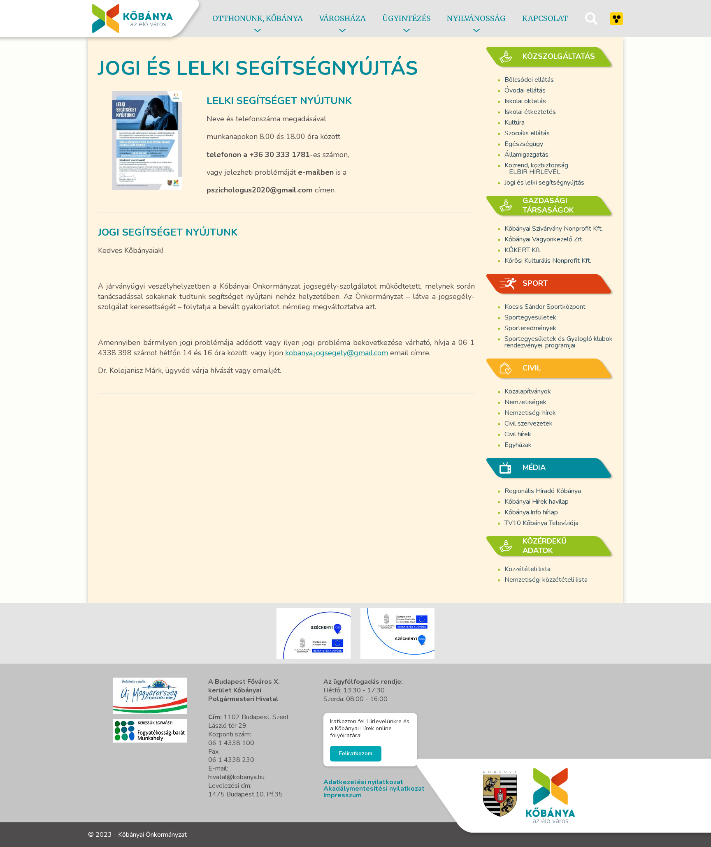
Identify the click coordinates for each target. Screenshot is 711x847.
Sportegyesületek (530, 317)
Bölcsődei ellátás (529, 79)
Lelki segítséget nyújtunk (279, 100)
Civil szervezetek (528, 423)
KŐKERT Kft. (522, 250)
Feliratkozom (355, 753)
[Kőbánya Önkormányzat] (132, 18)
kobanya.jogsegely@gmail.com (336, 353)
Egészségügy (523, 143)
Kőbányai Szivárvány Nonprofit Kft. (553, 228)
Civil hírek (517, 434)
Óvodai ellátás (525, 90)
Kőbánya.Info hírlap (531, 512)
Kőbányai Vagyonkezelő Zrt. (543, 239)
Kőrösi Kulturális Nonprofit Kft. (547, 260)
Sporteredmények (530, 328)
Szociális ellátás (527, 133)
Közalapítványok (527, 391)
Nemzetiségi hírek (530, 412)
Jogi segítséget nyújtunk (167, 232)
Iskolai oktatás (525, 101)
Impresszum (342, 795)
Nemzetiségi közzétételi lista (546, 579)
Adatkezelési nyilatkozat (363, 782)
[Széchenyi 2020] (150, 696)
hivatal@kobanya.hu (236, 777)
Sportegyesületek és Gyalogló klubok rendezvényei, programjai (558, 342)
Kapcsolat (545, 18)
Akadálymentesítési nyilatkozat (374, 788)
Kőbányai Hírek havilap (536, 501)
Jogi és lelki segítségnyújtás (544, 182)
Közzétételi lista (527, 569)
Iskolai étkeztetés (530, 111)
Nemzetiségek (525, 402)
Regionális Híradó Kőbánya (542, 490)
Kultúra (514, 122)
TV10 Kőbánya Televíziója (541, 523)
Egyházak (518, 444)
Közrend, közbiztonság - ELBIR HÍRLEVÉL (536, 168)
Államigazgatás (526, 154)
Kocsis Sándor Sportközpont (545, 306)
